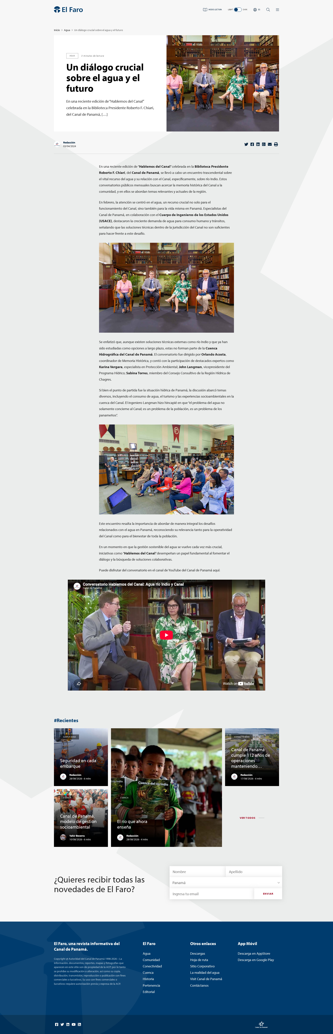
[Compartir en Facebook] (252, 144)
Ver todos (248, 818)
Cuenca (148, 972)
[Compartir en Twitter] (246, 144)
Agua (67, 30)
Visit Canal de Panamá (206, 979)
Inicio (57, 30)
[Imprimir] (276, 144)
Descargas (197, 953)
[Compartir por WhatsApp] (264, 144)
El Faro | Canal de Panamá (68, 9)
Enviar (268, 893)
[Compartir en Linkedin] (258, 144)
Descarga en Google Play (256, 960)
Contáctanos (199, 985)
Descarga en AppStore (254, 953)
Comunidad (151, 960)
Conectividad (152, 966)
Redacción (69, 142)
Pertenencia (151, 985)
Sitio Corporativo (202, 966)
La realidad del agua (204, 972)
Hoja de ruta (199, 960)
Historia (148, 979)
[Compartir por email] (270, 144)
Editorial (149, 992)
